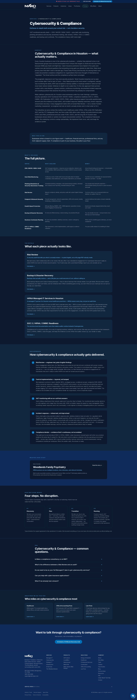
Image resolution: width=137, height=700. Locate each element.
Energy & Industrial (86, 658)
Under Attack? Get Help (104, 677)
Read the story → (97, 465)
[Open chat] (132, 695)
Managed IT (49, 658)
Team (99, 662)
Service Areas (102, 671)
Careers (100, 664)
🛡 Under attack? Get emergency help (68, 1)
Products (56, 6)
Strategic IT (49, 662)
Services (49, 6)
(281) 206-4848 (87, 1)
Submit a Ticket (28, 692)
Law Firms (83, 669)
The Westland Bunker (52, 669)
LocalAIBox (66, 660)
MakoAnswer (67, 662)
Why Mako (93, 6)
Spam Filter (45, 692)
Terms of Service (37, 694)
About (100, 6)
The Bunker (77, 6)
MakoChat (66, 664)
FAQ (99, 675)
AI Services (49, 666)
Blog (99, 669)
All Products (67, 658)
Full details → (30, 266)
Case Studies (101, 666)
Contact (100, 680)
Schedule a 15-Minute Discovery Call (102, 1)
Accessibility (45, 694)
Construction (84, 664)
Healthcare (84, 660)
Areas (70, 6)
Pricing (85, 6)
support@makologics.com (31, 676)
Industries (63, 6)
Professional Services (86, 662)
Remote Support (37, 692)
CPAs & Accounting (86, 666)
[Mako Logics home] (30, 6)
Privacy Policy (28, 694)
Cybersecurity (50, 660)
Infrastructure (49, 664)
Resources (101, 673)
